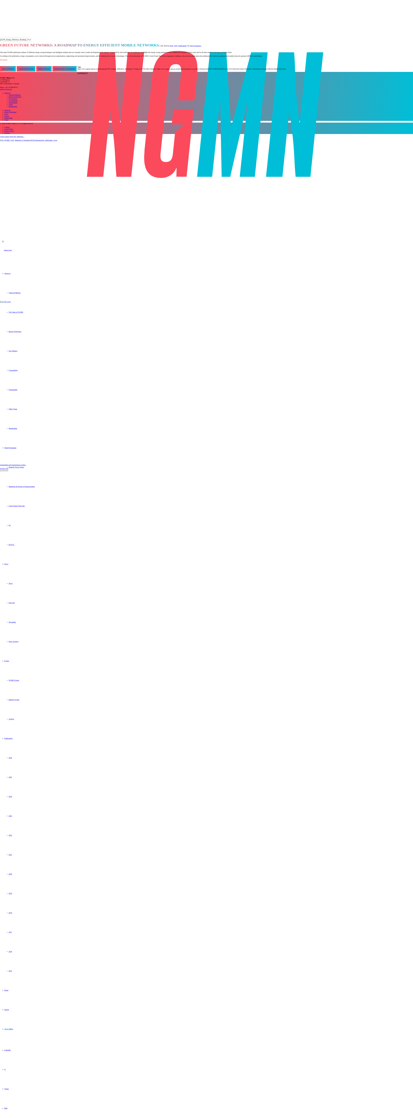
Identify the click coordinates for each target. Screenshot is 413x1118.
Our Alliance (13, 99)
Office (11, 104)
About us (7, 93)
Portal (6, 120)
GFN (175, 46)
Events (6, 116)
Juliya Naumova (195, 46)
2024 (171, 46)
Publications (182, 46)
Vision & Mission (15, 95)
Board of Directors (15, 97)
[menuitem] (208, 496)
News (6, 114)
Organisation (13, 103)
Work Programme (10, 112)
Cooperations (13, 101)
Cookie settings (4, 470)
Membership (13, 106)
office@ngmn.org (6, 89)
